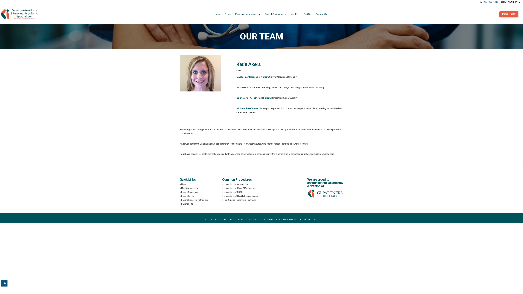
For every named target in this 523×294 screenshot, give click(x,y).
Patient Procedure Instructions (194, 200)
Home (183, 184)
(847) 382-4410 (490, 2)
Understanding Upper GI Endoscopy (239, 188)
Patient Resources (189, 192)
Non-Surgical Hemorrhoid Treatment (240, 200)
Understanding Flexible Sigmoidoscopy (241, 196)
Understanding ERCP (233, 192)
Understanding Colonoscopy (236, 184)
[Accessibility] (4, 283)
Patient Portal (187, 204)
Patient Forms (187, 196)
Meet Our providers (189, 188)
